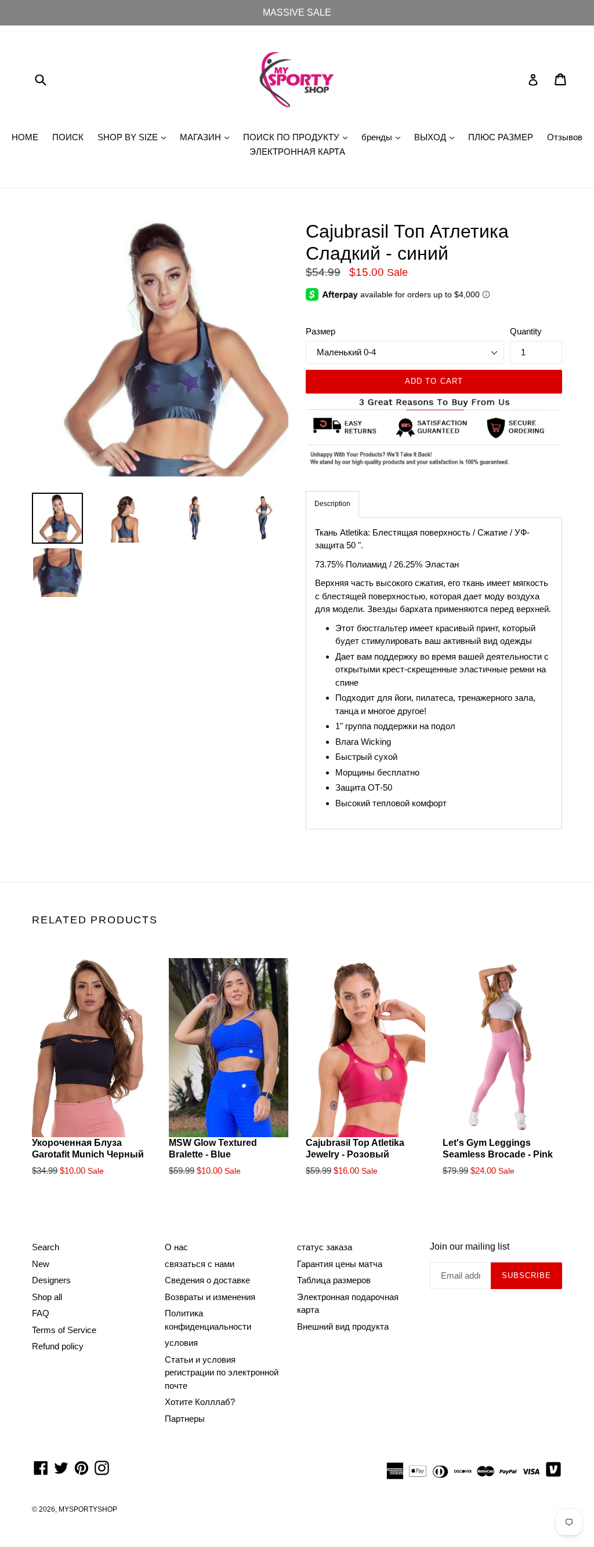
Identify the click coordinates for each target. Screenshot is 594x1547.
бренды (383, 137)
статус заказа (324, 1247)
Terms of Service (64, 1330)
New (40, 1264)
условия (181, 1343)
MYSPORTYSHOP (88, 1509)
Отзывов (564, 137)
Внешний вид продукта (343, 1326)
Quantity (526, 331)
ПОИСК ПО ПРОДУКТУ (298, 137)
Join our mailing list (469, 1246)
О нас (176, 1247)
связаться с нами (199, 1264)
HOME (25, 137)
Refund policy (58, 1346)
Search (45, 1247)
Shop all (47, 1297)
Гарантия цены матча (339, 1264)
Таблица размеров (334, 1280)
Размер (320, 331)
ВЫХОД (437, 137)
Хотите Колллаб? (200, 1402)
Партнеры (185, 1419)
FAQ (40, 1313)
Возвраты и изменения (210, 1297)
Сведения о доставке (207, 1280)
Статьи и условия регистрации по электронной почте (221, 1373)
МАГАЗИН (207, 137)
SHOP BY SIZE (134, 137)
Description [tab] (332, 504)
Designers (51, 1280)
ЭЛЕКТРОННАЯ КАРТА (297, 151)
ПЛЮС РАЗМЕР (500, 137)
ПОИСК (68, 137)
